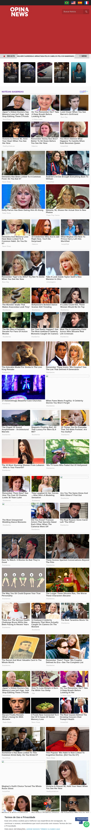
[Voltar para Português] (66, 3)
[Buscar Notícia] (86, 11)
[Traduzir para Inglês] (73, 3)
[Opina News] (19, 11)
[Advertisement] (45, 36)
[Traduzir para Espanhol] (80, 3)
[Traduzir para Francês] (86, 3)
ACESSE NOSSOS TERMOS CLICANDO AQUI (43, 829)
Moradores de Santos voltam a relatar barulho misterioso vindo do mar (43, 56)
